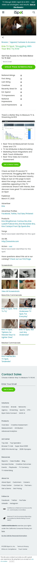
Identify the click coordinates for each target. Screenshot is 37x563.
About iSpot (6, 482)
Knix (3, 206)
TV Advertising (7, 470)
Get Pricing (17, 488)
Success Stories (8, 464)
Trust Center (22, 549)
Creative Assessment (19, 425)
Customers (17, 482)
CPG (28, 410)
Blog (23, 461)
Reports (5, 461)
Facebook (6, 213)
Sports (22, 410)
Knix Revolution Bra (27, 224)
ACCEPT (12, 561)
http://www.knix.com (10, 241)
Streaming (14, 410)
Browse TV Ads (7, 446)
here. (3, 531)
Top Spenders (15, 443)
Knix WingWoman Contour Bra (14, 221)
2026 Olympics (25, 449)
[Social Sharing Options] (2, 37)
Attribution (19, 428)
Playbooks (13, 467)
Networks (22, 407)
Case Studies (15, 461)
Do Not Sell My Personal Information (14, 536)
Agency (4, 410)
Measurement (7, 428)
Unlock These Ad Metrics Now (18, 67)
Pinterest (29, 213)
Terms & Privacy (23, 546)
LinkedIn (5, 503)
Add (10, 246)
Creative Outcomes (23, 464)
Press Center (7, 485)
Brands (13, 407)
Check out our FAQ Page (20, 259)
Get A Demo (8, 389)
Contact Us (18, 485)
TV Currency (24, 467)
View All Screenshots (10, 291)
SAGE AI (22, 413)
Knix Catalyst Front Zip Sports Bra (16, 226)
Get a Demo (6, 488)
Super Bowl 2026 (21, 446)
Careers (26, 482)
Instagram (14, 503)
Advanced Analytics (9, 431)
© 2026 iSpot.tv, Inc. (8, 546)
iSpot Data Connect (9, 413)
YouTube (21, 213)
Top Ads (5, 443)
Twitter (14, 213)
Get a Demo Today (11, 164)
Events (4, 467)
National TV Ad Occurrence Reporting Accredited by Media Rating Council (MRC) (19, 518)
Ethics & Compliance (9, 549)
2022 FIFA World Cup (9, 449)
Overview (5, 407)
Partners (28, 485)
